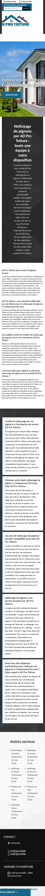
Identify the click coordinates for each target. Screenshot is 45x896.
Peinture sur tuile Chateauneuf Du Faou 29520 (32, 793)
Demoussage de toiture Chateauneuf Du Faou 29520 (16, 756)
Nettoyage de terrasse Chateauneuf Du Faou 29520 (32, 775)
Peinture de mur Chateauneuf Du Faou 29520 (16, 793)
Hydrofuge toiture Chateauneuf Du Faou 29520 (16, 811)
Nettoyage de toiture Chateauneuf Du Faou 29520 (16, 775)
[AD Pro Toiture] (14, 20)
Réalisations (12, 95)
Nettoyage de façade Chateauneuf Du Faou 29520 (32, 756)
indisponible (11, 2)
